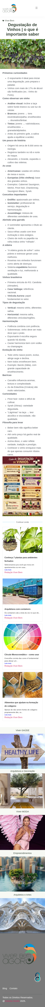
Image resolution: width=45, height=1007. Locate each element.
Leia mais (7, 570)
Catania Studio (12, 1001)
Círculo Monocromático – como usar (21, 655)
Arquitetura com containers (17, 609)
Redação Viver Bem (13, 572)
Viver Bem (9, 21)
